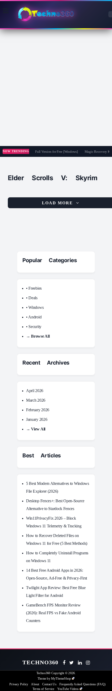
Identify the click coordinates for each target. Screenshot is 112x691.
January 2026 (36, 419)
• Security (33, 326)
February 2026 (37, 410)
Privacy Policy (18, 684)
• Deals (32, 298)
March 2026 (35, 400)
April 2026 (34, 390)
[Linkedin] (80, 662)
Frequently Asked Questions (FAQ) (82, 684)
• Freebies (34, 288)
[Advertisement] (56, 87)
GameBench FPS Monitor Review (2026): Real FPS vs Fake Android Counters (53, 613)
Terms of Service (43, 689)
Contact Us (49, 684)
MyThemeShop (61, 678)
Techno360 (40, 662)
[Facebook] (64, 662)
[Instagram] (88, 662)
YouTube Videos (68, 689)
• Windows (34, 307)
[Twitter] (71, 662)
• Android (33, 317)
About (35, 684)
